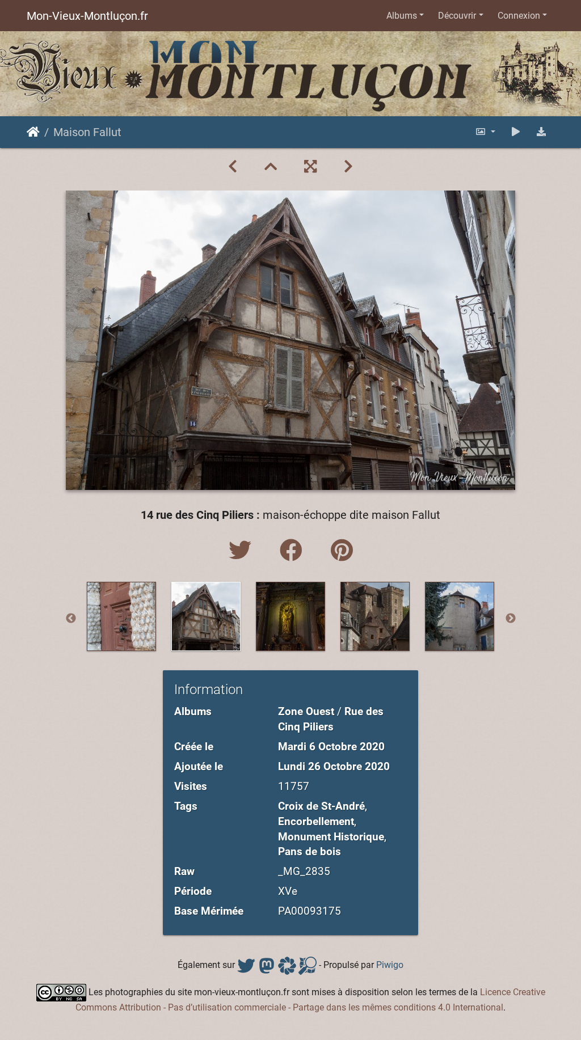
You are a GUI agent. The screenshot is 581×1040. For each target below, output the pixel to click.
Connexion (519, 15)
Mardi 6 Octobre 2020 (331, 746)
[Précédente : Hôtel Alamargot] (232, 166)
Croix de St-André (321, 806)
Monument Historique (331, 836)
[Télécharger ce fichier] (541, 132)
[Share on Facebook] (293, 551)
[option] (121, 616)
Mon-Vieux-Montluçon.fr (87, 16)
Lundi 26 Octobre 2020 (334, 766)
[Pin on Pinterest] (341, 551)
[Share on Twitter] (242, 551)
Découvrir (457, 15)
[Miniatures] (270, 166)
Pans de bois (309, 851)
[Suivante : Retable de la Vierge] (348, 166)
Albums (401, 15)
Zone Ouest (306, 711)
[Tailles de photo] (485, 132)
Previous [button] (71, 618)
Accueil (33, 132)
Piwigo (389, 964)
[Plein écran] (310, 166)
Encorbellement (316, 821)
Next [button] (510, 618)
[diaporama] (516, 132)
